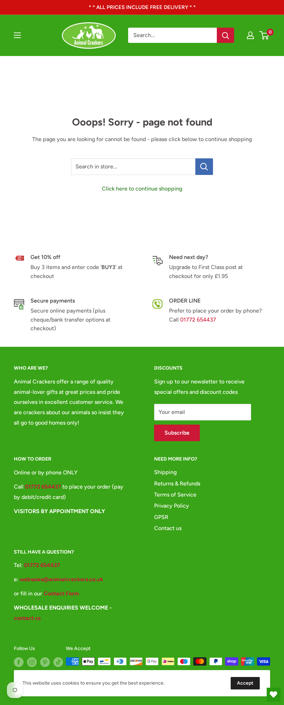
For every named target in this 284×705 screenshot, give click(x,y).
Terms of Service (175, 494)
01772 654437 (198, 319)
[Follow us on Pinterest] (45, 662)
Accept (245, 683)
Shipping (165, 472)
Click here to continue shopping (142, 188)
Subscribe (177, 432)
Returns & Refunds (177, 483)
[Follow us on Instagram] (32, 662)
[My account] (250, 35)
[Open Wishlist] (274, 695)
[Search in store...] (204, 166)
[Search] (225, 35)
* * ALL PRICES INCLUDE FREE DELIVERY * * (142, 7)
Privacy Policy (171, 505)
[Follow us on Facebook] (19, 662)
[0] (264, 35)
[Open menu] (17, 35)
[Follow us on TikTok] (58, 662)
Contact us (167, 528)
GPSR (161, 517)
